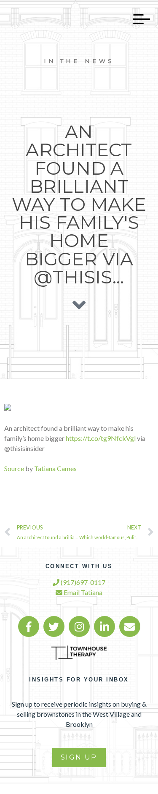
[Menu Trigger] (137, 18)
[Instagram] (79, 626)
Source (14, 468)
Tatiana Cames (55, 468)
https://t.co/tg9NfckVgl (101, 438)
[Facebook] (28, 626)
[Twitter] (53, 626)
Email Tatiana (82, 592)
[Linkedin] (104, 626)
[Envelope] (129, 626)
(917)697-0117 (82, 582)
